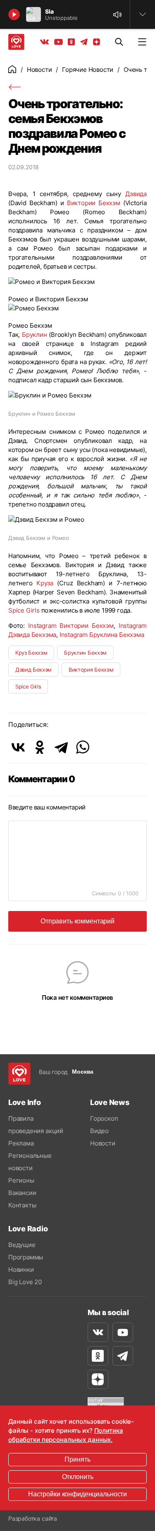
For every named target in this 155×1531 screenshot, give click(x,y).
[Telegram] (61, 747)
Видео (99, 1131)
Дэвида (136, 194)
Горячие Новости (87, 69)
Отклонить (77, 1476)
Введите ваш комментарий (47, 807)
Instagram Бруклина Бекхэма (102, 635)
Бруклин (34, 334)
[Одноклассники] (40, 747)
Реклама (21, 1143)
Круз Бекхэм (31, 652)
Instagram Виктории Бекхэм (71, 625)
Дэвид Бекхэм (33, 669)
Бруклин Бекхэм (85, 652)
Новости (39, 69)
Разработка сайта (32, 1518)
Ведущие (22, 1245)
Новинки (21, 1269)
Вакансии (22, 1193)
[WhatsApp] (83, 747)
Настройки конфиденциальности (77, 1494)
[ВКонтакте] (18, 747)
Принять (77, 1459)
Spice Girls (24, 610)
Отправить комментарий (77, 921)
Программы (25, 1257)
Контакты (22, 1205)
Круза (44, 583)
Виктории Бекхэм (93, 203)
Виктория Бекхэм (91, 669)
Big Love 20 (25, 1282)
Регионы (21, 1180)
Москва (82, 1071)
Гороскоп (104, 1118)
